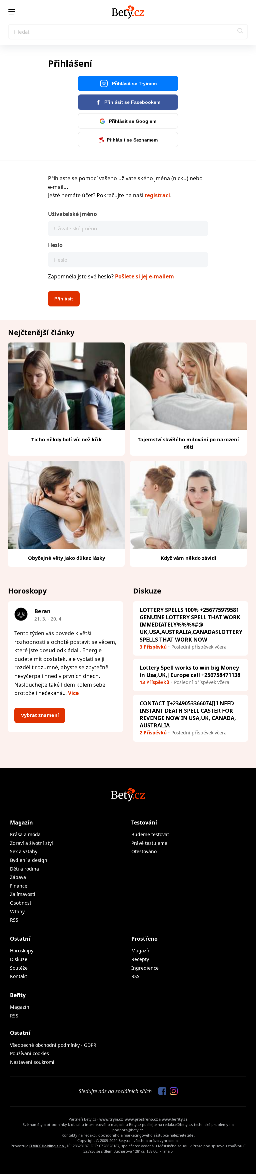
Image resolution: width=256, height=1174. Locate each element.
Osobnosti (21, 903)
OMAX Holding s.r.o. (47, 1145)
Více (73, 693)
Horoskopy (21, 950)
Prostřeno (144, 938)
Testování (144, 822)
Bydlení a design (28, 860)
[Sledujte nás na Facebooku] (160, 1092)
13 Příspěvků (154, 682)
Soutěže (19, 968)
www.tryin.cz (111, 1119)
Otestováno (144, 851)
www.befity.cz (174, 1119)
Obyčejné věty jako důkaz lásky (66, 557)
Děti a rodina (24, 869)
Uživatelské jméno (72, 214)
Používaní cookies (29, 1053)
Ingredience (145, 968)
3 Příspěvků (153, 647)
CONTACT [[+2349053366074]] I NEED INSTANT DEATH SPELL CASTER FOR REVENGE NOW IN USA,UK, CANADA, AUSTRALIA (188, 714)
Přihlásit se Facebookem (131, 102)
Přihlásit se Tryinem (134, 83)
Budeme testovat (150, 834)
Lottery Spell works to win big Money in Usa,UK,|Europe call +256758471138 (190, 671)
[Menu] (11, 11)
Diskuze (18, 959)
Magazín (21, 822)
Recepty (140, 959)
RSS (14, 920)
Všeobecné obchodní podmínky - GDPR (53, 1045)
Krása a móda (25, 834)
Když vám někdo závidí (188, 557)
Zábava (18, 877)
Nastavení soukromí (32, 1062)
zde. (191, 1135)
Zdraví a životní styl (31, 843)
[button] (240, 31)
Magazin (19, 1007)
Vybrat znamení (40, 715)
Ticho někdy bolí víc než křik (66, 439)
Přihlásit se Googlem (132, 121)
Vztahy (17, 911)
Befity (18, 995)
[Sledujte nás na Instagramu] (172, 1092)
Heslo (55, 245)
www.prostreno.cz (141, 1119)
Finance (18, 886)
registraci (157, 195)
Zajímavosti (22, 894)
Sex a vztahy (23, 851)
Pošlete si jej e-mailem (144, 276)
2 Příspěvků (153, 732)
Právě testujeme (149, 843)
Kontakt (18, 976)
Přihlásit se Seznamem (132, 140)
